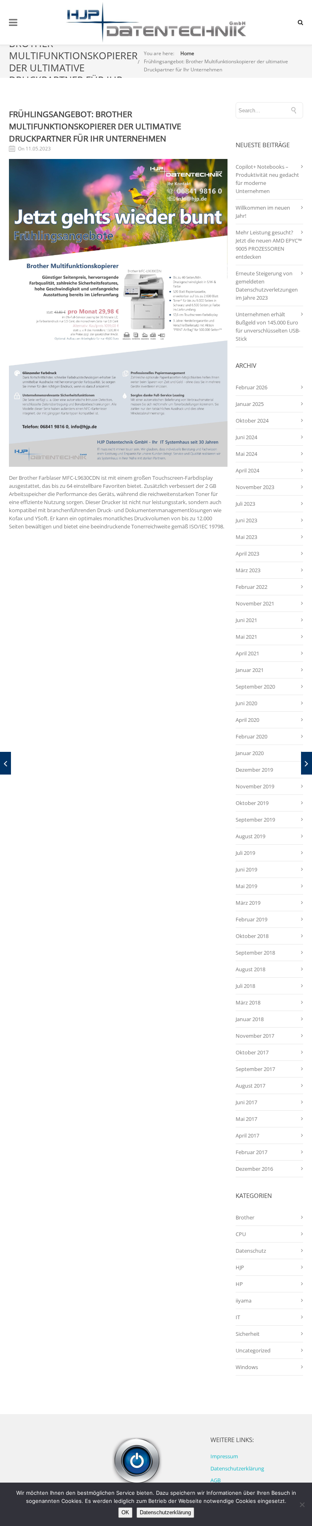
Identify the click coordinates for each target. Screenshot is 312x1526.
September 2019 (255, 819)
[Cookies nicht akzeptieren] (302, 1504)
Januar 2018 (250, 1019)
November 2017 (255, 1035)
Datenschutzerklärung (237, 1468)
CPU (241, 1234)
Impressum (224, 1456)
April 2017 (247, 1135)
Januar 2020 (250, 753)
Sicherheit (248, 1333)
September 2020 (255, 686)
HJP (240, 1267)
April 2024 (247, 470)
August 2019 (250, 836)
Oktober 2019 (252, 803)
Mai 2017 (246, 1119)
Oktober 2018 (252, 936)
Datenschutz (251, 1250)
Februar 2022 (251, 586)
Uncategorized (253, 1350)
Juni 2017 (246, 1102)
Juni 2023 (246, 520)
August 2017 (250, 1085)
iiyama (243, 1300)
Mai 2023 (246, 537)
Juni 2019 (246, 869)
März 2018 (248, 1002)
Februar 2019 (251, 919)
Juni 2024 (246, 437)
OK (125, 1512)
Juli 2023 (245, 503)
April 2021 (247, 653)
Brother (245, 1217)
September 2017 (255, 1069)
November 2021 (255, 603)
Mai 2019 (246, 886)
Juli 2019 (245, 852)
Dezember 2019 (254, 769)
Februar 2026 (251, 387)
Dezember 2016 (254, 1168)
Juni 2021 (246, 620)
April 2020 (247, 719)
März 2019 (248, 902)
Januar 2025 (250, 404)
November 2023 (255, 487)
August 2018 (250, 969)
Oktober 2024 (252, 420)
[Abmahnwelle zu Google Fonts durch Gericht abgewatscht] (5, 763)
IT (238, 1317)
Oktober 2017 (252, 1052)
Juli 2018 (245, 985)
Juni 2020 (246, 703)
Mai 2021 (246, 636)
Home (187, 53)
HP (239, 1284)
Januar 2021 (250, 670)
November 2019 (255, 786)
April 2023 (247, 553)
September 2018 (255, 952)
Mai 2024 (246, 453)
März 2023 (248, 570)
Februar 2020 (251, 736)
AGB (215, 1480)
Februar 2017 (251, 1152)
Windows (247, 1367)
